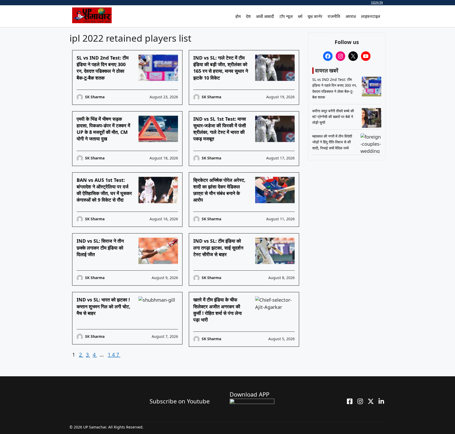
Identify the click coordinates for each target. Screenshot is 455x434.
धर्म (300, 16)
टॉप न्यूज (286, 16)
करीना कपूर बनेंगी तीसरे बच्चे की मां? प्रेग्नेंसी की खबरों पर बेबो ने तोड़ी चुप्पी (333, 116)
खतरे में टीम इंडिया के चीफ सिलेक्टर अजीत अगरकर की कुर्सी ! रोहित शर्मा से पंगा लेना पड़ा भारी (217, 309)
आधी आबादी (265, 16)
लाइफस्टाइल (370, 16)
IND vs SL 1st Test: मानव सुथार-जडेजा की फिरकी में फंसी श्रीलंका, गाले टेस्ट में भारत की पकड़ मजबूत (219, 129)
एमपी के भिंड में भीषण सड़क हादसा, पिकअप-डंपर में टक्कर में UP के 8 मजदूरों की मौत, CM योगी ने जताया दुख (103, 129)
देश (248, 16)
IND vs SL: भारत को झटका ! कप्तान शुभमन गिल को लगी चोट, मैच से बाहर (103, 306)
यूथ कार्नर (315, 16)
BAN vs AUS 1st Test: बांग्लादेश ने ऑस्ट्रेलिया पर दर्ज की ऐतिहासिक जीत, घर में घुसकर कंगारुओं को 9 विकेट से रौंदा (104, 190)
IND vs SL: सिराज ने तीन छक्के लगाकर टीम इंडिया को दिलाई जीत (100, 247)
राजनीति (334, 16)
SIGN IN (377, 2)
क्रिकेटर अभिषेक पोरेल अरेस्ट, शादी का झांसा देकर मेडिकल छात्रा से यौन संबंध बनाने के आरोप (219, 190)
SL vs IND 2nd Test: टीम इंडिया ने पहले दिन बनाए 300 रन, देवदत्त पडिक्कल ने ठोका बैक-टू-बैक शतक (102, 68)
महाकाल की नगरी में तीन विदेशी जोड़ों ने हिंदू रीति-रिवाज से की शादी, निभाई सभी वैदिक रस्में (332, 142)
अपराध (350, 16)
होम (238, 16)
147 (114, 354)
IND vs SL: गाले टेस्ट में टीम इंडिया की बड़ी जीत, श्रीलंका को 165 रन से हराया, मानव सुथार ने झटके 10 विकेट (220, 68)
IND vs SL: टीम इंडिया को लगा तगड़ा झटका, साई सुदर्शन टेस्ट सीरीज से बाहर (218, 247)
